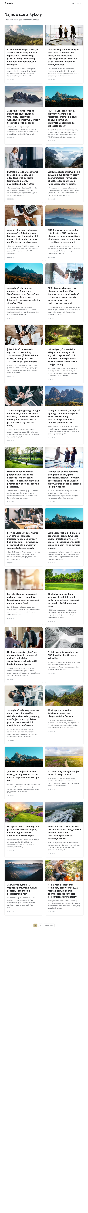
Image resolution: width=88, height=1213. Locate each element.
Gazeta (9, 3)
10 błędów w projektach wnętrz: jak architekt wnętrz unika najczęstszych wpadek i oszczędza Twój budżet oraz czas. (63, 600)
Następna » (49, 925)
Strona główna (77, 3)
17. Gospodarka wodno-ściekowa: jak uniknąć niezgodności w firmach (60, 713)
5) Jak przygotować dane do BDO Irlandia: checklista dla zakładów (63, 655)
